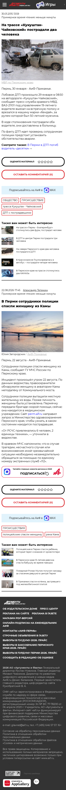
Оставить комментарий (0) (33, 174)
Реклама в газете (44, 613)
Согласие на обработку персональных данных (31, 731)
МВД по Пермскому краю (17, 82)
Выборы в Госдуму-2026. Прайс (25, 640)
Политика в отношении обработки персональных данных (24, 736)
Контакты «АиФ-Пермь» (20, 630)
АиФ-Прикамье (37, 354)
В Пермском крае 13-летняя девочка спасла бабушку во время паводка (35, 561)
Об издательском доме (20, 608)
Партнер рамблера (32, 773)
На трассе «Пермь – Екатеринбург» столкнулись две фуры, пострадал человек (39, 228)
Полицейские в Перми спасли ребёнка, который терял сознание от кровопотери (38, 550)
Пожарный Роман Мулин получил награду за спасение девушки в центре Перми (39, 572)
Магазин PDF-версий (17, 618)
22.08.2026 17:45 (11, 290)
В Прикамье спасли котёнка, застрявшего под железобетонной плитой (38, 583)
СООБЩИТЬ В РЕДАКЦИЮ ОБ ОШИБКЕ (28, 657)
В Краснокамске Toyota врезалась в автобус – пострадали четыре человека (37, 261)
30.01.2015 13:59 (10, 13)
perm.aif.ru (35, 414)
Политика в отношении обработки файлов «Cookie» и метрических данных (30, 742)
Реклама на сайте (16, 613)
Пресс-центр (49, 608)
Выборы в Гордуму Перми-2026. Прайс (30, 652)
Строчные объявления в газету (25, 635)
